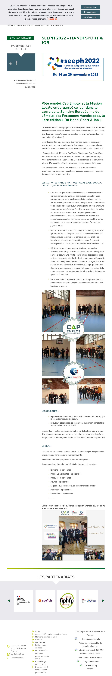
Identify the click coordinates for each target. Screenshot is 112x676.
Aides (37, 631)
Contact (38, 639)
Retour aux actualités (20, 38)
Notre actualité (23, 25)
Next (103, 601)
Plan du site (40, 642)
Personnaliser (90, 12)
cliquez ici (52, 19)
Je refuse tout (90, 17)
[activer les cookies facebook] (10, 63)
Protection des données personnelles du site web (42, 654)
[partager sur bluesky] (30, 63)
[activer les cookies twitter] (22, 63)
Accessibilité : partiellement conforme (51, 634)
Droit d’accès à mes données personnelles (41, 670)
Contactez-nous (17, 657)
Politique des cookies (40, 646)
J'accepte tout (90, 7)
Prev (9, 601)
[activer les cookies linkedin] (16, 63)
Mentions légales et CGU (46, 637)
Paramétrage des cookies (40, 663)
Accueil (10, 25)
